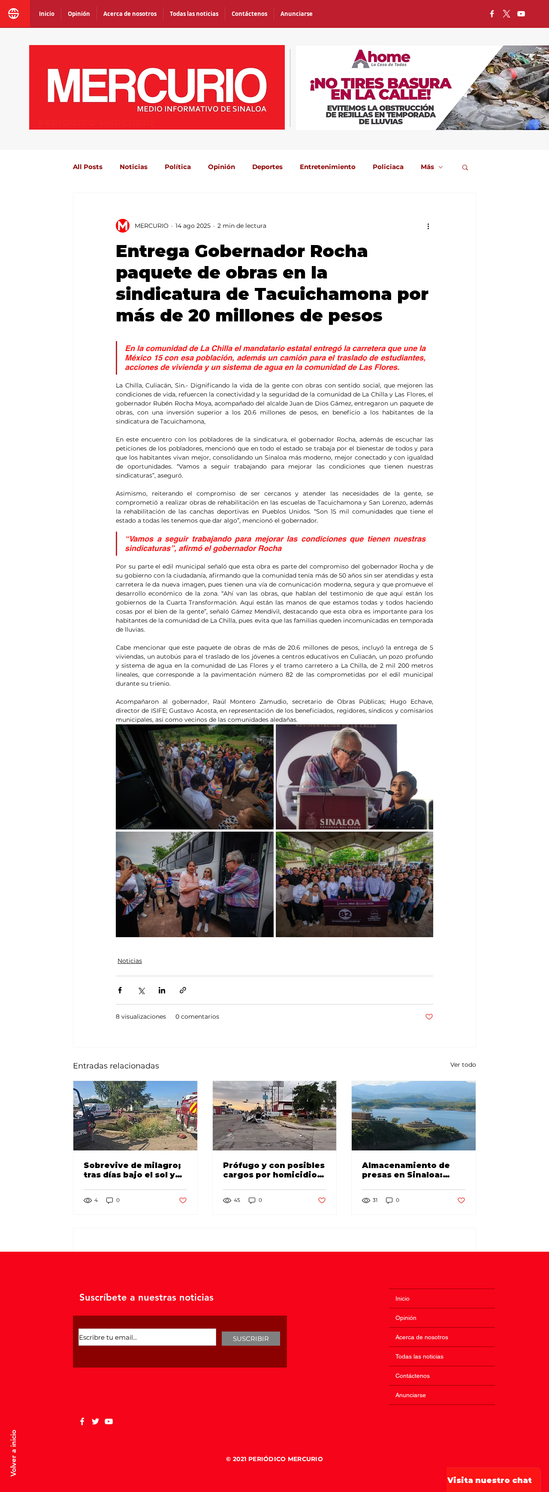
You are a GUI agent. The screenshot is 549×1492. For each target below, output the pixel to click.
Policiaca (388, 167)
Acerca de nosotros (421, 1337)
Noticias (134, 167)
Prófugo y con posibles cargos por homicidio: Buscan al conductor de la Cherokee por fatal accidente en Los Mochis (274, 1170)
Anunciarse (410, 1395)
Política (178, 167)
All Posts (88, 167)
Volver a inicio (13, 1453)
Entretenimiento (328, 167)
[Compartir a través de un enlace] (183, 990)
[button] (465, 166)
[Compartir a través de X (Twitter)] (141, 990)
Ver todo (463, 1064)
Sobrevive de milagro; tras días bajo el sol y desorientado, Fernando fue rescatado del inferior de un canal (132, 1170)
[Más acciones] (428, 226)
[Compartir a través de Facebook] (120, 990)
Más (427, 167)
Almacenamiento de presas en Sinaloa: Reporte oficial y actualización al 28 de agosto (410, 1170)
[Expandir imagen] (195, 776)
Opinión (221, 167)
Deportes (267, 167)
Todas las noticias (419, 1356)
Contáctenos (412, 1375)
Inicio (402, 1298)
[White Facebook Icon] (82, 1421)
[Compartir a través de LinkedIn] (162, 990)
